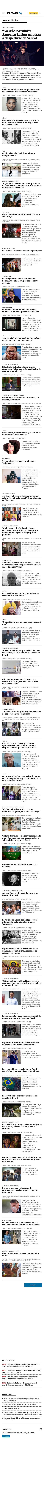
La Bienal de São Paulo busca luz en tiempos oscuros (18, 155)
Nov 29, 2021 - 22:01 (27, 95)
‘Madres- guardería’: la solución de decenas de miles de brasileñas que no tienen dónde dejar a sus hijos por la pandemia (20, 532)
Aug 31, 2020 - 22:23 (24, 784)
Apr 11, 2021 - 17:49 (34, 403)
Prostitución (6, 459)
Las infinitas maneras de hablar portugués (22, 251)
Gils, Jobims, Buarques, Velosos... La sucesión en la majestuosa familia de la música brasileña (20, 682)
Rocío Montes (28, 717)
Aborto (4, 774)
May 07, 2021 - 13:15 (24, 375)
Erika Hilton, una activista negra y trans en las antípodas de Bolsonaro (21, 434)
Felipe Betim (16, 687)
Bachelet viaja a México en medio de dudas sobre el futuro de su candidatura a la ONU (20, 1378)
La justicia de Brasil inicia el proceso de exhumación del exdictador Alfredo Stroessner (20, 922)
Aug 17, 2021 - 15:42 (24, 191)
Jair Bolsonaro (7, 276)
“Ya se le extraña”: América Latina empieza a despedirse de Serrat (21, 34)
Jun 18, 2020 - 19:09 (24, 1165)
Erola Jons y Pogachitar (11, 1408)
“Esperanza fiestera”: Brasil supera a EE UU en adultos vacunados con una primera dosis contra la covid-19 (22, 186)
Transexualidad (7, 1220)
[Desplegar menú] (4, 13)
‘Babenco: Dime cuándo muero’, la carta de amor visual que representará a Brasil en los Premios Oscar (21, 565)
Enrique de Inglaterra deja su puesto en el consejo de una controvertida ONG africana (19, 1384)
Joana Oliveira (10, 20)
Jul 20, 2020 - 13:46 (24, 928)
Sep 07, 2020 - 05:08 (24, 751)
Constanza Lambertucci (9, 68)
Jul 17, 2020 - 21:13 (24, 1022)
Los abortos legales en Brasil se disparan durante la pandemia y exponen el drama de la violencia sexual (21, 779)
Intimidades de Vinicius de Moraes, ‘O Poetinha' (19, 866)
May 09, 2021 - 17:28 (24, 344)
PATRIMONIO (5, 212)
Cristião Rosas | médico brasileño (12, 807)
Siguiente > (33, 1285)
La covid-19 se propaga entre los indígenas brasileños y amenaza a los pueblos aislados (22, 1127)
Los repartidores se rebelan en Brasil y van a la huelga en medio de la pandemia (20, 1070)
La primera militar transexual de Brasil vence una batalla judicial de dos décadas (21, 1224)
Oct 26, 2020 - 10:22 (25, 628)
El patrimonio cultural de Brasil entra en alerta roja (21, 216)
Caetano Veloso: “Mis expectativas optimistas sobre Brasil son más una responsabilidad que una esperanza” (19, 746)
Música (4, 118)
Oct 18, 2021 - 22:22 (24, 128)
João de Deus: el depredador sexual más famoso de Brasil (20, 894)
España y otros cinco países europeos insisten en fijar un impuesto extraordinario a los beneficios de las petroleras (23, 1413)
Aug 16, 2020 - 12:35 (24, 844)
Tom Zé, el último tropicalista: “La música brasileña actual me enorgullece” (21, 339)
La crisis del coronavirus (10, 181)
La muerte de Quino (8, 709)
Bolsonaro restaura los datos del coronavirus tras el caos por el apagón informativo (20, 1190)
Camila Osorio (6, 504)
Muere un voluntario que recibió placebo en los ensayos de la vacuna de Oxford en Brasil (21, 653)
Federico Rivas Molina (8, 1259)
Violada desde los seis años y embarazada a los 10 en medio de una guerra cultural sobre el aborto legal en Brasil (21, 838)
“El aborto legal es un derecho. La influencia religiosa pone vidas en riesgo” (21, 811)
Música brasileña (7, 336)
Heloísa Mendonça (17, 538)
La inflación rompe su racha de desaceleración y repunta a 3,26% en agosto (21, 1371)
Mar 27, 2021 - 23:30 (18, 438)
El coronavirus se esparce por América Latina (20, 1255)
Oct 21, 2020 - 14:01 (24, 658)
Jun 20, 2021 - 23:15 (24, 315)
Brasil (4, 87)
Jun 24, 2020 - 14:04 (25, 1132)
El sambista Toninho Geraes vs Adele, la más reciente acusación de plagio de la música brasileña (20, 123)
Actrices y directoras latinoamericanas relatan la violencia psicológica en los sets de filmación (21, 498)
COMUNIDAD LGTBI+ (7, 307)
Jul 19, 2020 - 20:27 (32, 989)
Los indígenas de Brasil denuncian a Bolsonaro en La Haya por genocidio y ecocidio (19, 281)
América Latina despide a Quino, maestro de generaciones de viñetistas (21, 713)
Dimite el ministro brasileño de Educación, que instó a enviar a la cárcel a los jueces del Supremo (22, 1160)
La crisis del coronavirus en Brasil (13, 395)
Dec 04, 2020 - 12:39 (24, 570)
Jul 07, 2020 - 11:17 (24, 1048)
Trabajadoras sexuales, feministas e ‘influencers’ (19, 462)
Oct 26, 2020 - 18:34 (25, 599)
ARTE (3, 151)
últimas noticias (8, 1360)
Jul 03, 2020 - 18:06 (24, 1075)
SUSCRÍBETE (33, 13)
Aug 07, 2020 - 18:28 (24, 870)
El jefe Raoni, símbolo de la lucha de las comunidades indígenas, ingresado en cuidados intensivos (20, 951)
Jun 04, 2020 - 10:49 (25, 1228)
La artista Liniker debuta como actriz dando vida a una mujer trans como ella (20, 311)
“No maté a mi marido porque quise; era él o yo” (22, 623)
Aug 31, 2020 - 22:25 (24, 815)
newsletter (7, 1429)
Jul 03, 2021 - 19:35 (24, 286)
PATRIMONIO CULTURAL (8, 248)
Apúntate (6, 1436)
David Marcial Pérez (24, 68)
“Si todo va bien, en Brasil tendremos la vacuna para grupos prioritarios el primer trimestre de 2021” (22, 983)
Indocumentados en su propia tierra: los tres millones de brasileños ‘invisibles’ (21, 91)
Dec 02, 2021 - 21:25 (12, 71)
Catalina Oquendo (7, 717)
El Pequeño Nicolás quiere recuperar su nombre (20, 1404)
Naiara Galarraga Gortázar (10, 159)
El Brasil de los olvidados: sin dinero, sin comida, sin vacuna (20, 399)
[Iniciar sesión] (40, 13)
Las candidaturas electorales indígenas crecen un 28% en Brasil (20, 595)
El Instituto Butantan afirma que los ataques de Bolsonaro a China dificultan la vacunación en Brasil (21, 369)
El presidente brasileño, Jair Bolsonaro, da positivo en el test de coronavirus (21, 1044)
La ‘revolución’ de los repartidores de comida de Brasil (19, 1097)
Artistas (4, 741)
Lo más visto (7, 1394)
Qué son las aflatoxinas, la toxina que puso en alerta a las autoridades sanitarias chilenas (21, 1365)
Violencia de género (8, 494)
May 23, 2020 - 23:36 (23, 1260)
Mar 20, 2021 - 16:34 (26, 467)
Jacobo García (31, 1259)
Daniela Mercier (7, 956)
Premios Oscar (6, 560)
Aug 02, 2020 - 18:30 (25, 899)
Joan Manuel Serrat (8, 27)
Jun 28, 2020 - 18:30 (24, 1101)
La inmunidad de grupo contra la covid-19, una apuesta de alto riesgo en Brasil (21, 1017)
